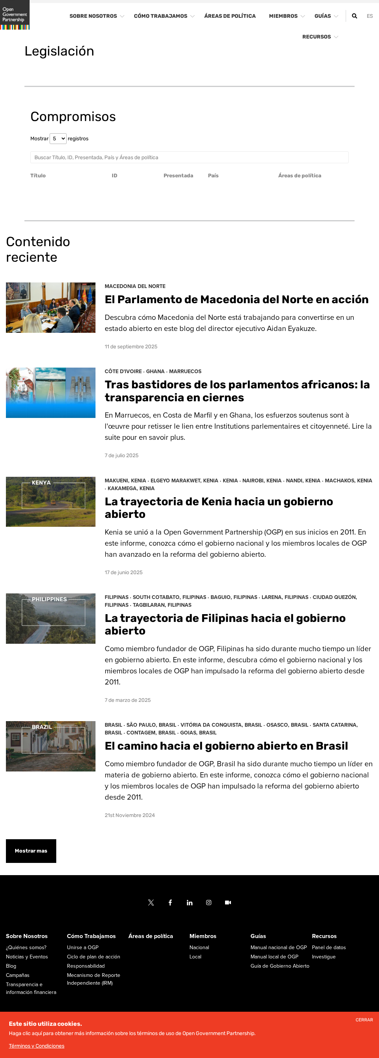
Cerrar (364, 1020)
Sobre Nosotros (27, 936)
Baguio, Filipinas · (236, 597)
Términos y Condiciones (36, 1046)
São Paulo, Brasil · (154, 725)
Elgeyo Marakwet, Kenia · (187, 481)
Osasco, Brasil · (289, 725)
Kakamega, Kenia (131, 488)
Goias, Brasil (198, 733)
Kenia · (232, 481)
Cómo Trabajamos (91, 936)
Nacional (199, 947)
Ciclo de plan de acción (93, 957)
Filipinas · (119, 597)
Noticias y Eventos (27, 957)
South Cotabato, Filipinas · (172, 597)
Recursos (324, 936)
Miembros (203, 936)
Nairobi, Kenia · (264, 481)
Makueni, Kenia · (128, 481)
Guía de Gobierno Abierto (280, 966)
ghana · (157, 371)
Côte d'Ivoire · (125, 371)
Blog (11, 966)
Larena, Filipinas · (287, 597)
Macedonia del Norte (135, 286)
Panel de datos (329, 947)
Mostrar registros (59, 138)
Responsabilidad (86, 966)
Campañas (18, 975)
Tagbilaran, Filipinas (162, 605)
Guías (258, 936)
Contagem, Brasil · (153, 733)
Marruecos (185, 371)
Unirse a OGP (82, 947)
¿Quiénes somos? (26, 947)
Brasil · (116, 725)
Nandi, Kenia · (305, 481)
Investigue (324, 957)
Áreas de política (150, 936)
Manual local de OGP (274, 957)
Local (195, 957)
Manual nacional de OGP (279, 947)
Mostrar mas (31, 851)
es (370, 16)
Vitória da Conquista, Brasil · (223, 725)
